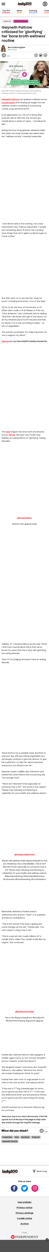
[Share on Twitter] (40, 55)
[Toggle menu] (4, 4)
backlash (25, 1137)
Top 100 (6, 11)
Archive (24, 1223)
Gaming (33, 11)
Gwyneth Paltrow (10, 99)
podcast (35, 1137)
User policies (24, 1202)
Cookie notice (24, 1218)
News (19, 11)
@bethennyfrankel (24, 1011)
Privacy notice (24, 1207)
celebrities (7, 1137)
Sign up (5, 341)
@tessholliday (24, 518)
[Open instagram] (34, 1188)
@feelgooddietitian (25, 854)
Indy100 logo (25, 4)
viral (8, 431)
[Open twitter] (24, 1188)
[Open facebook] (14, 1188)
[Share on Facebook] (36, 55)
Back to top (42, 1171)
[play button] (24, 74)
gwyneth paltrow (21, 21)
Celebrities (7, 21)
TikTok (11, 435)
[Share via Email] (45, 55)
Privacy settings (24, 1213)
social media (8, 102)
